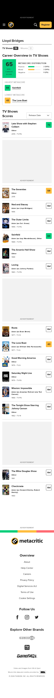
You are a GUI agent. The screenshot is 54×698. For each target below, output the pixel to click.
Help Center (27, 568)
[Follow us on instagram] (27, 618)
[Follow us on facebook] (17, 618)
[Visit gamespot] (27, 639)
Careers (27, 574)
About (27, 562)
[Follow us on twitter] (36, 618)
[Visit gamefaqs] (27, 657)
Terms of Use (27, 592)
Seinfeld (16, 87)
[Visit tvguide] (27, 649)
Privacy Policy (27, 580)
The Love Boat (19, 100)
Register (45, 24)
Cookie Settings (27, 598)
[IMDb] (43, 672)
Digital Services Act (27, 586)
